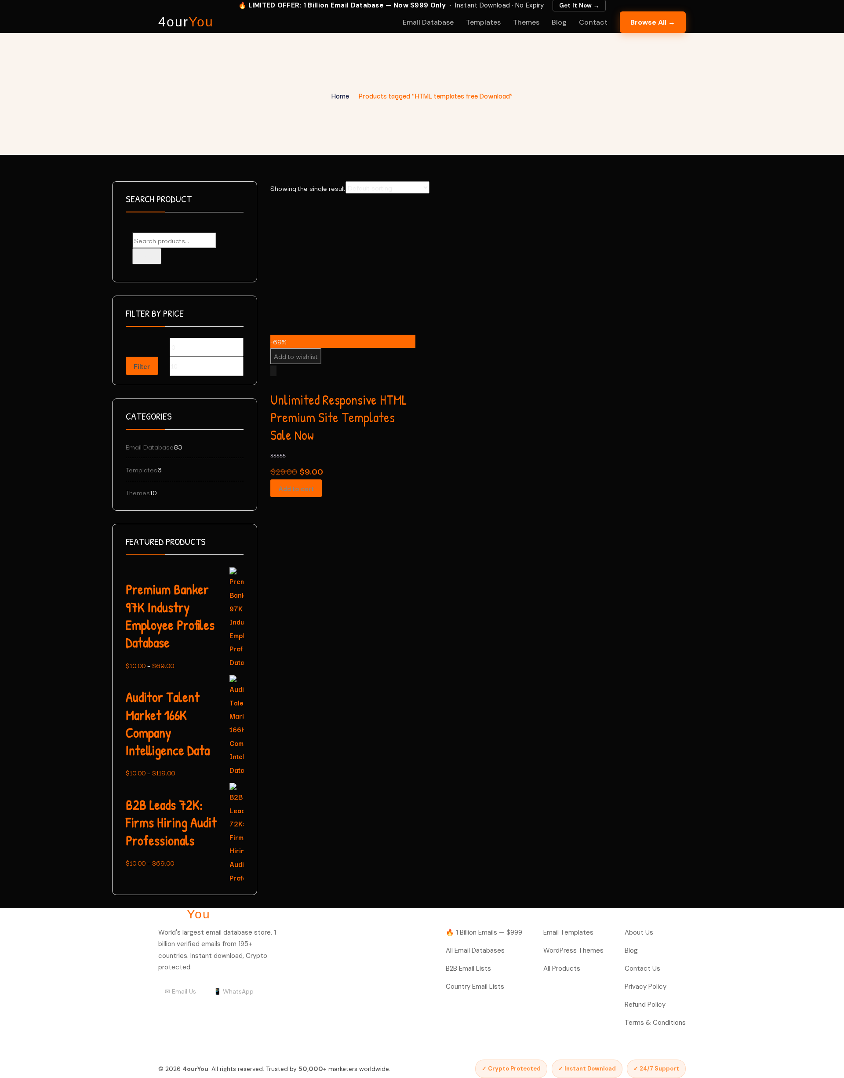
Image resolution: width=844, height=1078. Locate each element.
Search (147, 256)
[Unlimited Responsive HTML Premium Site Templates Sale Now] (336, 209)
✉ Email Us (180, 991)
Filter (142, 366)
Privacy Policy (645, 986)
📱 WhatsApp (234, 991)
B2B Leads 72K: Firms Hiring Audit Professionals (171, 822)
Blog (559, 22)
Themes (526, 22)
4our (186, 22)
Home (340, 95)
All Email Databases (475, 950)
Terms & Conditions (655, 1022)
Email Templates (568, 932)
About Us (639, 932)
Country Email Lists (475, 986)
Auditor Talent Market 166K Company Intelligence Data (168, 723)
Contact (593, 22)
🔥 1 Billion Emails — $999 (484, 932)
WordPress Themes (573, 950)
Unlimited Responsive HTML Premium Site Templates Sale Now (338, 418)
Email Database (428, 22)
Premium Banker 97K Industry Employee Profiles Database (170, 616)
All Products (561, 968)
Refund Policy (645, 1004)
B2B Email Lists (468, 968)
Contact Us (642, 968)
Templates (483, 22)
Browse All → (652, 22)
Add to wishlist (296, 356)
